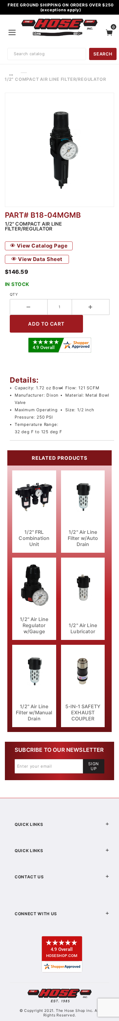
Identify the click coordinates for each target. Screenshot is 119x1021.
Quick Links (29, 824)
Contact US (29, 876)
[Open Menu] (12, 32)
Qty (14, 294)
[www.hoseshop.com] (59, 19)
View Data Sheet (40, 259)
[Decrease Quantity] (29, 307)
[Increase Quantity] (91, 307)
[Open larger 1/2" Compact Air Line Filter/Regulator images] (59, 150)
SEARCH (102, 53)
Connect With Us (36, 913)
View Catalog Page (41, 246)
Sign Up (93, 766)
